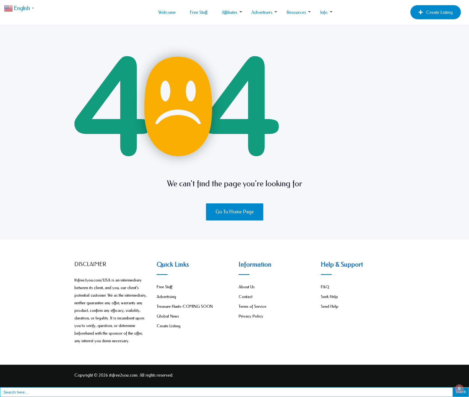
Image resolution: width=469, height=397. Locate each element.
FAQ (325, 286)
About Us (247, 286)
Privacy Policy (251, 316)
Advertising (166, 296)
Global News (168, 316)
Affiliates (229, 12)
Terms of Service (252, 306)
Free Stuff (198, 12)
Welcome (167, 12)
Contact (245, 296)
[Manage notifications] (459, 388)
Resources (296, 12)
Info (324, 12)
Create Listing (439, 12)
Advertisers (261, 12)
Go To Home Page (235, 212)
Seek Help (329, 296)
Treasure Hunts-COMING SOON (185, 306)
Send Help (329, 306)
